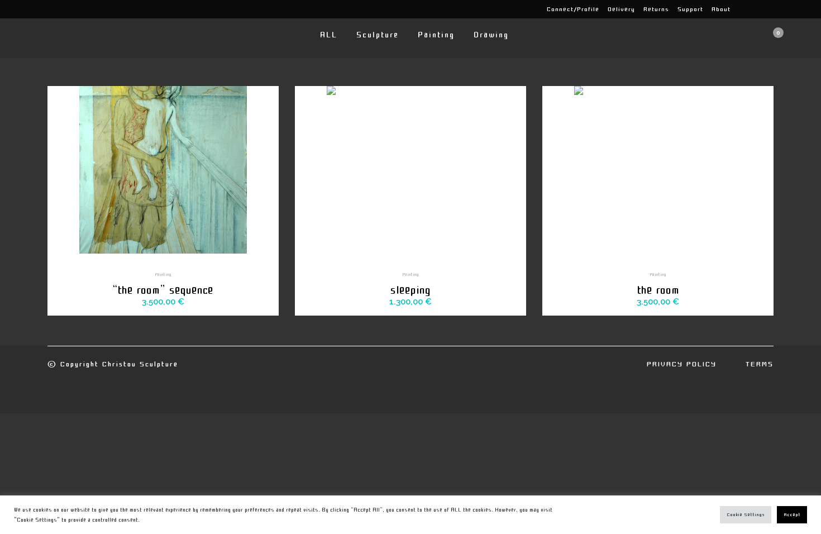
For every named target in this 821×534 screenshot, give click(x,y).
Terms (760, 364)
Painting (163, 274)
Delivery (621, 9)
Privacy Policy (682, 364)
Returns (656, 9)
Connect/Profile (573, 9)
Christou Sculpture (140, 364)
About (721, 9)
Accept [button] (792, 514)
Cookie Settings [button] (746, 514)
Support (690, 9)
